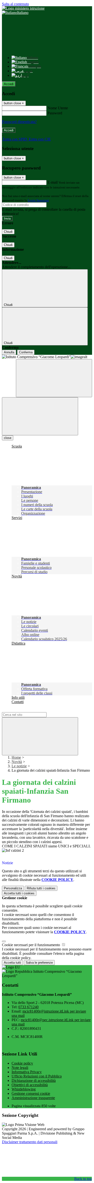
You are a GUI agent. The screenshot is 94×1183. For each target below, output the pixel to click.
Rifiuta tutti (41, 888)
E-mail (52, 182)
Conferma (26, 352)
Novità (17, 762)
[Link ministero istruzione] (23, 8)
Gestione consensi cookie (31, 1093)
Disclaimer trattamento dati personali (29, 1142)
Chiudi (8, 231)
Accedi (8, 84)
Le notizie (19, 766)
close (7, 438)
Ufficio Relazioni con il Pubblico (37, 1076)
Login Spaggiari (38, 200)
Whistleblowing (24, 1089)
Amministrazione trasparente (33, 1098)
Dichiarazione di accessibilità (34, 1080)
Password (54, 113)
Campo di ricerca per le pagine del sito (31, 710)
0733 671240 (28, 1007)
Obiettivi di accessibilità (30, 1085)
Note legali (20, 1068)
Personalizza (13, 888)
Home (16, 757)
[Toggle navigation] (40, 416)
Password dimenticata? (19, 122)
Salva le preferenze (39, 962)
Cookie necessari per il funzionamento (31, 945)
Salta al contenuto (15, 4)
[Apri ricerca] (54, 378)
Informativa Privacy (27, 1072)
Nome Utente (57, 108)
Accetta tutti (19, 893)
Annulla (9, 352)
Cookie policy (22, 1063)
